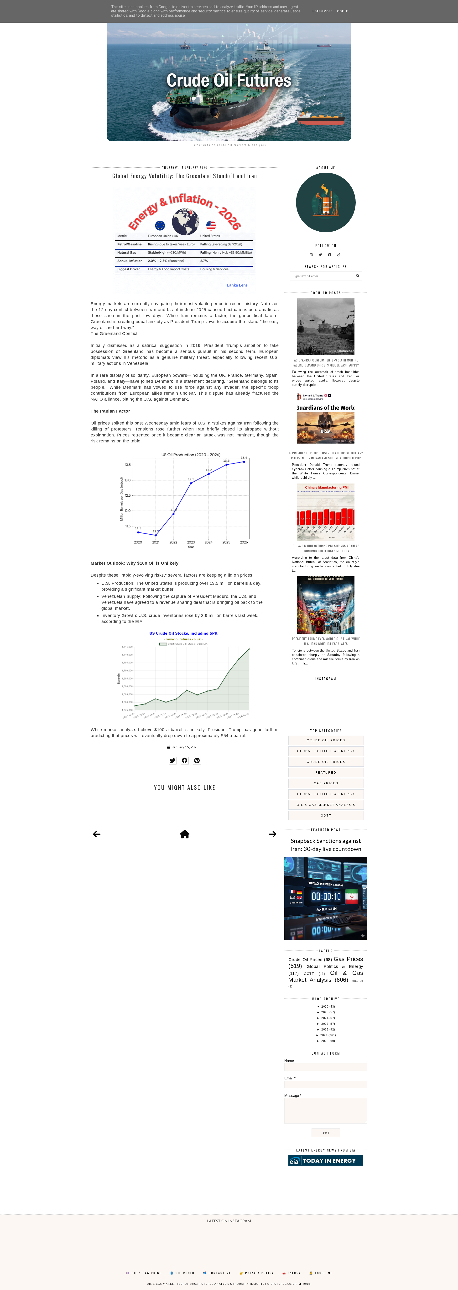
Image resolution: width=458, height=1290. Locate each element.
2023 (325, 1023)
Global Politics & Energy (326, 751)
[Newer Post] (97, 834)
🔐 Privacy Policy (256, 1273)
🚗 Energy (291, 1273)
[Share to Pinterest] (197, 760)
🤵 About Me (321, 1273)
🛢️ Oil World (182, 1273)
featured (326, 772)
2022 (325, 1029)
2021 (324, 1035)
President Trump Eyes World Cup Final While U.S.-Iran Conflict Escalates (326, 641)
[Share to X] (172, 760)
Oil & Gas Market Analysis (326, 805)
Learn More (322, 11)
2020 (325, 1041)
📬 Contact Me (217, 1273)
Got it (342, 11)
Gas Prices (326, 783)
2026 (325, 1006)
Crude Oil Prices (326, 740)
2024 (325, 1018)
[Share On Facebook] (184, 760)
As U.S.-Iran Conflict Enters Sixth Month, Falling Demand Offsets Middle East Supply (326, 362)
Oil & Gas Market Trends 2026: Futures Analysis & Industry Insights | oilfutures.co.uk (222, 1283)
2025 (325, 1012)
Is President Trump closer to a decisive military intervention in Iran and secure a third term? (326, 455)
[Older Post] (272, 834)
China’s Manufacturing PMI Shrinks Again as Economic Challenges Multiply (325, 548)
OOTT (326, 815)
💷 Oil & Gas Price (143, 1273)
